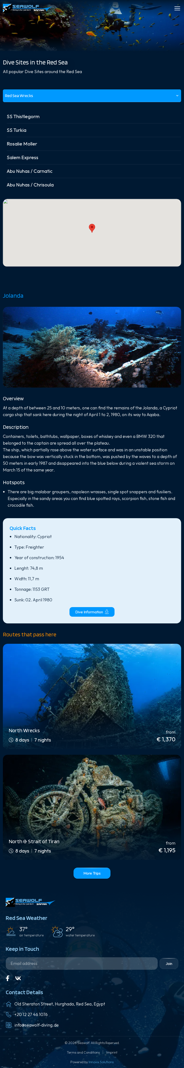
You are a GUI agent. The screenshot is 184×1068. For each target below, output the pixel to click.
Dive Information (89, 611)
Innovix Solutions (101, 1062)
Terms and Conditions (83, 1052)
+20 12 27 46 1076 (31, 1014)
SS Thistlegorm (23, 116)
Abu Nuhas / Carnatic (29, 171)
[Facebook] (8, 978)
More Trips (92, 873)
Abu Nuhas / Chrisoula (30, 185)
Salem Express (22, 157)
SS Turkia (16, 130)
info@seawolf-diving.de (36, 1025)
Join (169, 963)
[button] (92, 228)
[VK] (18, 978)
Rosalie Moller (22, 144)
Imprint (111, 1052)
